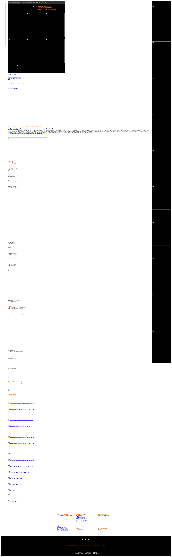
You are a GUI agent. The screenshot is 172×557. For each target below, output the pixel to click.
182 (17, 432)
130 (33, 460)
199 (27, 426)
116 (28, 466)
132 (13, 454)
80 (14, 484)
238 (33, 409)
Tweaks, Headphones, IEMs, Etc (62, 528)
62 (18, 501)
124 (21, 460)
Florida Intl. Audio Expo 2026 (81, 520)
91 (18, 478)
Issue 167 (10, 437)
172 (21, 437)
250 (33, 403)
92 (20, 478)
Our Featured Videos (80, 529)
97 (13, 472)
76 (15, 490)
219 (19, 415)
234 (25, 409)
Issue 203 (10, 420)
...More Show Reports (80, 523)
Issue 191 (10, 426)
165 (31, 443)
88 (14, 478)
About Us (99, 529)
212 (29, 420)
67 (16, 496)
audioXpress (100, 520)
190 (33, 432)
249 (31, 403)
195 (19, 426)
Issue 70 (9, 490)
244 (21, 403)
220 (21, 415)
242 (17, 403)
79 (13, 484)
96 (12, 472)
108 (13, 466)
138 (25, 454)
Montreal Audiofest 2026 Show (81, 519)
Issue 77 (9, 484)
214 (33, 420)
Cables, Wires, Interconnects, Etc (62, 529)
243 (19, 403)
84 (20, 484)
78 (12, 484)
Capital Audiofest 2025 (80, 521)
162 (25, 443)
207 (19, 420)
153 (31, 449)
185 (23, 432)
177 (31, 437)
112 (20, 466)
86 (12, 478)
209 (23, 420)
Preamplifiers (59, 525)
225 (31, 415)
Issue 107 (10, 466)
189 (31, 432)
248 (29, 403)
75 (14, 490)
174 (25, 437)
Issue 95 (9, 472)
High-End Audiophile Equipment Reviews (64, 515)
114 (24, 466)
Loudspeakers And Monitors (62, 527)
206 (17, 420)
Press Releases (100, 530)
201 (31, 426)
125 (23, 460)
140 (29, 454)
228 (13, 409)
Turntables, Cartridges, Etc (61, 521)
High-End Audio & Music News (103, 515)
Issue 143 (10, 449)
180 (13, 432)
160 (21, 443)
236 (29, 409)
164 (29, 443)
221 (23, 415)
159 (19, 443)
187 (27, 432)
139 (27, 454)
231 (19, 409)
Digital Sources (59, 523)
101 (19, 472)
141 (31, 454)
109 (14, 466)
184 (21, 432)
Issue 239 (10, 403)
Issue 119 (10, 460)
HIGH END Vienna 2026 (80, 516)
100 (17, 472)
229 (15, 409)
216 (13, 415)
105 (26, 472)
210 (25, 420)
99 (16, 472)
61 (16, 501)
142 (33, 454)
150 (25, 449)
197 (23, 426)
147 (19, 449)
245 (23, 403)
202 (33, 426)
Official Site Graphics (102, 531)
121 (15, 460)
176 (29, 437)
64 (12, 496)
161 (23, 443)
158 (17, 443)
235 (27, 409)
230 (17, 409)
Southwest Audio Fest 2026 (81, 515)
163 (27, 443)
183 (19, 432)
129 (31, 460)
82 (17, 484)
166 (33, 443)
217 (15, 415)
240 (13, 403)
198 (25, 426)
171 (19, 437)
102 (21, 472)
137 (23, 454)
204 (13, 420)
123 (19, 460)
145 (15, 449)
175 (27, 437)
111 (18, 466)
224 (29, 415)
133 (15, 454)
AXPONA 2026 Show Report (81, 518)
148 (21, 449)
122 (17, 460)
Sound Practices (101, 523)
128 (29, 460)
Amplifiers (58, 526)
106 (28, 472)
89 (16, 478)
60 (15, 501)
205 (15, 420)
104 (25, 472)
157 (15, 443)
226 (33, 415)
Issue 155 (10, 443)
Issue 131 (10, 454)
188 (29, 432)
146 (17, 449)
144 (13, 449)
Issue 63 (9, 496)
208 (21, 420)
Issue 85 (9, 478)
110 (16, 466)
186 (25, 432)
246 (25, 403)
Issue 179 (10, 432)
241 (15, 403)
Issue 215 (10, 415)
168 (13, 437)
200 (29, 426)
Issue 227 (10, 409)
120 (13, 460)
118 (32, 466)
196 (21, 426)
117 (30, 466)
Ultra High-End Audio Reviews (62, 530)
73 (13, 490)
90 (17, 478)
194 (17, 426)
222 (25, 415)
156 (13, 443)
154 (33, 449)
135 (19, 454)
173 (23, 437)
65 (13, 496)
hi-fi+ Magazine (101, 521)
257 (23, 398)
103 (23, 472)
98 (14, 472)
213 (31, 420)
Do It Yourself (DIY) (60, 524)
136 (21, 454)
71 (12, 490)
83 (18, 484)
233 (23, 409)
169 (15, 437)
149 (23, 449)
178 (33, 437)
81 (16, 484)
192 (13, 426)
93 (21, 478)
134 (17, 454)
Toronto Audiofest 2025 (80, 522)
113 (22, 466)
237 (31, 409)
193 (15, 426)
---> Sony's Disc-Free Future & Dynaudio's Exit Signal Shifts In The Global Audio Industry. (25, 133)
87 (13, 478)
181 (15, 432)
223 (27, 415)
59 (13, 501)
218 (17, 415)
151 (27, 449)
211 (27, 420)
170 (17, 437)
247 (27, 403)
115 (26, 466)
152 (29, 449)
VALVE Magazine (101, 524)
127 (27, 460)
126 (25, 460)
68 (17, 496)
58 (12, 501)
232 (21, 409)
